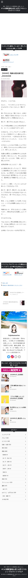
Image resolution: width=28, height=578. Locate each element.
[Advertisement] (14, 29)
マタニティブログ (18, 285)
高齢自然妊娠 (10, 285)
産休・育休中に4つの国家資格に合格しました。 (14, 567)
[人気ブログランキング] (6, 60)
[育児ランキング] (19, 273)
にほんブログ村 (14, 54)
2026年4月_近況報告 (16, 374)
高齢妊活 (5, 285)
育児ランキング (18, 274)
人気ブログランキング (8, 62)
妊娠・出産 (5, 283)
